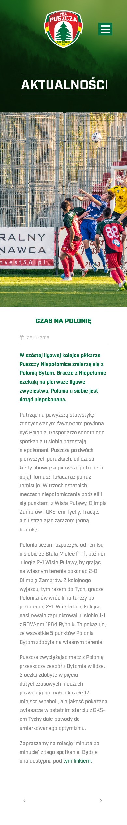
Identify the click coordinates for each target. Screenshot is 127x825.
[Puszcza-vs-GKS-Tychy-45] (63, 209)
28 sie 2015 (38, 338)
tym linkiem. (77, 761)
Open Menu (105, 29)
